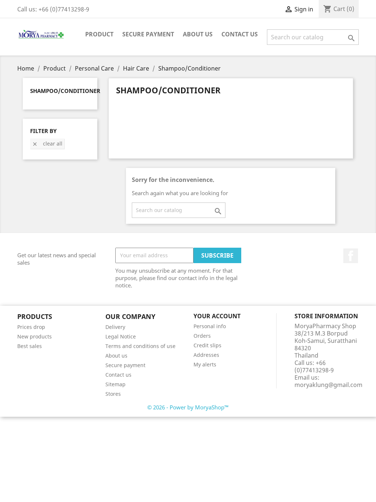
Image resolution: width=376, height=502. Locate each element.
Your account (217, 316)
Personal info (210, 326)
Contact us (118, 374)
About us (198, 34)
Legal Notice (120, 336)
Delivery (115, 326)
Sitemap (115, 384)
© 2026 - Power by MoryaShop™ (188, 407)
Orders (202, 335)
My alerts (205, 364)
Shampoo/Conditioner (65, 90)
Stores (113, 393)
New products (34, 336)
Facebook (350, 255)
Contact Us (239, 34)
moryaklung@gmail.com (328, 385)
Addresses (206, 354)
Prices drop (31, 326)
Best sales (29, 346)
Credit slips (207, 345)
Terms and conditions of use (140, 346)
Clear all (47, 143)
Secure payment (148, 34)
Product (99, 34)
